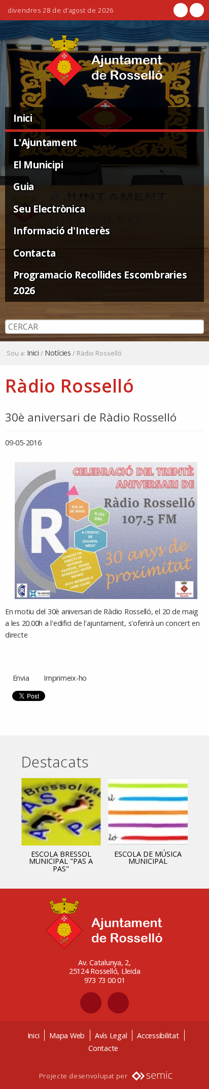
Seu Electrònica (49, 209)
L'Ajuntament (45, 142)
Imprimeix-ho (65, 678)
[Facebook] (180, 10)
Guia (23, 186)
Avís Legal (111, 1035)
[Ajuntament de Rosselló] (104, 60)
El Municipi (38, 164)
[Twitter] (196, 10)
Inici (22, 118)
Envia (21, 678)
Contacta (34, 253)
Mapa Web (67, 1035)
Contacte (103, 1048)
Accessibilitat (158, 1035)
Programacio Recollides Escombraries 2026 (100, 282)
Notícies (58, 353)
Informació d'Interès (61, 230)
